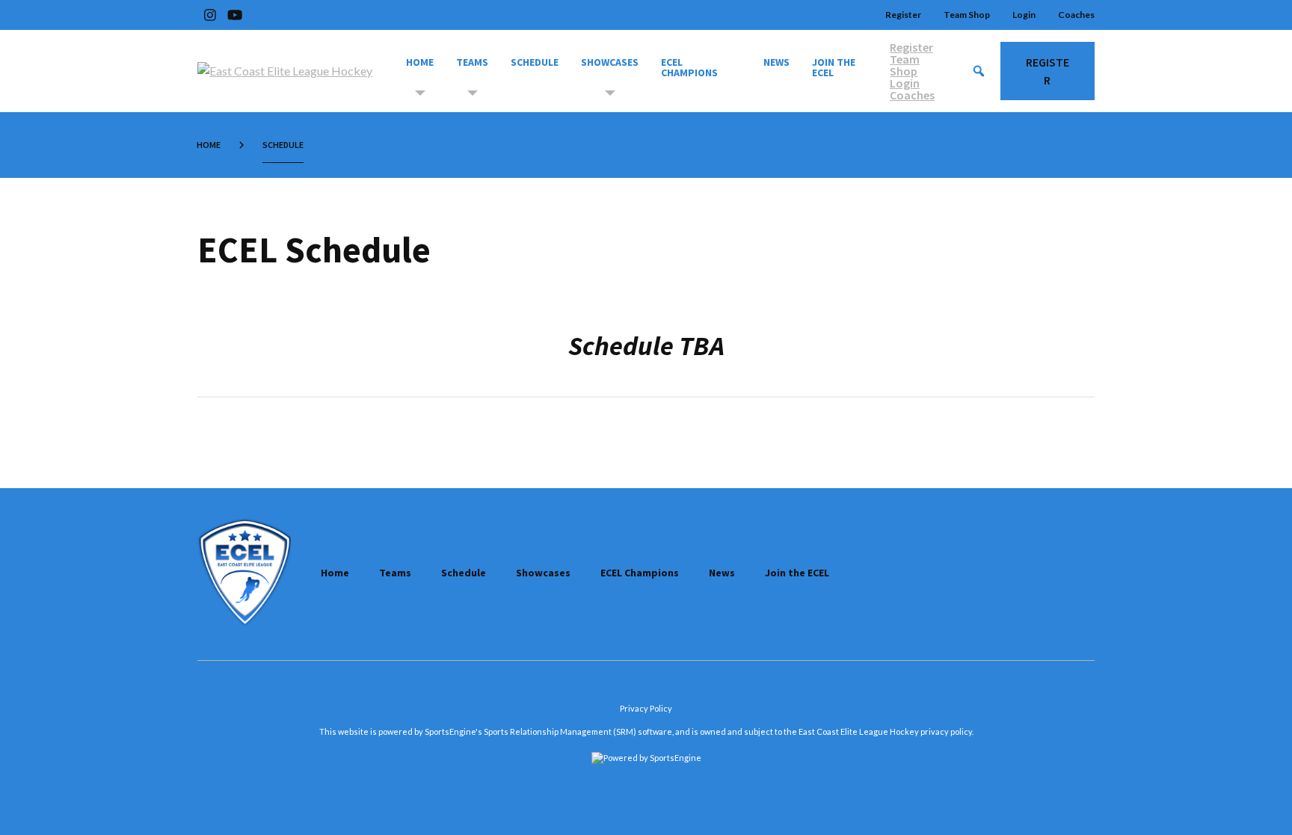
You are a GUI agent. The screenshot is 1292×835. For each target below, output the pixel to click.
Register (903, 14)
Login (1024, 14)
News (776, 62)
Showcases (610, 62)
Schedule (535, 62)
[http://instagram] (210, 15)
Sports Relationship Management (548, 731)
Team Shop (967, 14)
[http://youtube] (235, 15)
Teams (472, 62)
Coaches (1076, 14)
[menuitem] (211, 145)
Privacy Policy (646, 708)
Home (420, 62)
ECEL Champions (689, 67)
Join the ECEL (835, 67)
